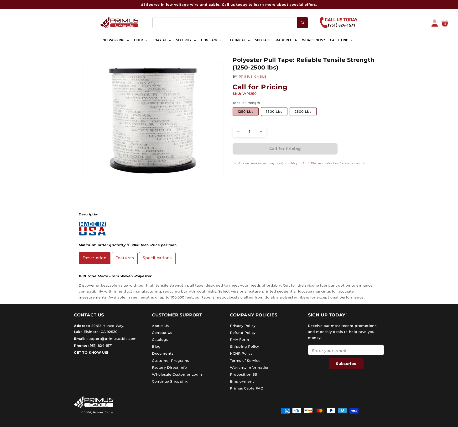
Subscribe (346, 363)
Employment (242, 381)
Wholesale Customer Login (177, 374)
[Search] (302, 22)
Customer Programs (170, 360)
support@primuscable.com (111, 338)
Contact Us (162, 332)
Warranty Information (250, 367)
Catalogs (160, 339)
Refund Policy (243, 332)
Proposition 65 (243, 374)
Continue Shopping (170, 381)
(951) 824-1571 (100, 345)
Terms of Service (245, 360)
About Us (160, 325)
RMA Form (239, 339)
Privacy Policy (242, 325)
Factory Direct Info (169, 367)
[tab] (94, 258)
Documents (162, 353)
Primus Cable (103, 412)
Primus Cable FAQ (247, 388)
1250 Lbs (246, 111)
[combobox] (230, 22)
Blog (156, 346)
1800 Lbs (274, 111)
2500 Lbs (303, 111)
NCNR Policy (241, 353)
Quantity (240, 122)
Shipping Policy (244, 346)
